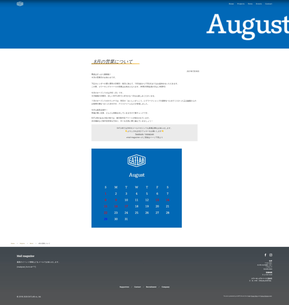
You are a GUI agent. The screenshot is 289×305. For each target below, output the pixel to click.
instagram (149, 134)
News (250, 3)
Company (165, 287)
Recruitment (151, 287)
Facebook (139, 134)
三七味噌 (187, 100)
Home (231, 3)
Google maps (267, 269)
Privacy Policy (254, 296)
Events (259, 3)
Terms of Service (264, 296)
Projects (241, 3)
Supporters (124, 287)
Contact (268, 3)
